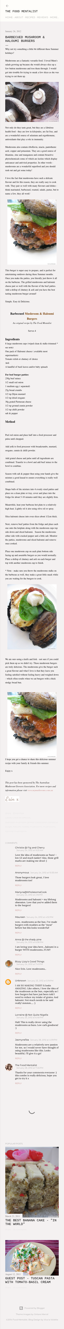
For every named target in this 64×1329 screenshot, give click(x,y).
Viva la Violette (51, 1319)
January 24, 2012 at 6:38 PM (29, 942)
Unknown (20, 980)
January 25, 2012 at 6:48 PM (29, 1017)
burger (8, 826)
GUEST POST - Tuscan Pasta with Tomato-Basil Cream (29, 1280)
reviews (42, 17)
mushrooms (49, 826)
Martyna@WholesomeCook (31, 892)
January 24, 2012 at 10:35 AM (44, 872)
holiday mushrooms (32, 826)
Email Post (18, 813)
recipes (30, 17)
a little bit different (21, 817)
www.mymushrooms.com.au (41, 790)
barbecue (53, 822)
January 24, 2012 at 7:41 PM (29, 964)
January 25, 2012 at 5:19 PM (40, 980)
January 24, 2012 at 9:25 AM (29, 850)
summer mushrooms (16, 831)
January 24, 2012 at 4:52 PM (39, 917)
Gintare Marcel (41, 1314)
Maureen (20, 917)
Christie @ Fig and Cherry (30, 847)
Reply (18, 866)
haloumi (17, 826)
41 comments (20, 1287)
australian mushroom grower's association (26, 822)
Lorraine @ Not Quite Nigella (31, 1014)
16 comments (20, 1229)
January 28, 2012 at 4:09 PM (43, 1040)
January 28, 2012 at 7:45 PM (29, 1068)
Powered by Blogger (34, 1308)
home (9, 17)
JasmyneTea (22, 1039)
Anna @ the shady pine (28, 939)
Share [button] (8, 813)
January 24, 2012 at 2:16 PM (29, 895)
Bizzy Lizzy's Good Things (29, 961)
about (19, 17)
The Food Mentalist (21, 11)
